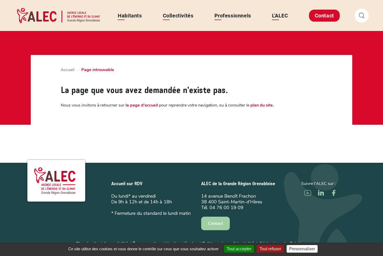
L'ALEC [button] (280, 15)
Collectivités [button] (178, 15)
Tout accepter (239, 249)
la (142, 105)
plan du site (261, 105)
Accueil (68, 70)
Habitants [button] (130, 15)
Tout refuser (270, 249)
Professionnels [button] (232, 15)
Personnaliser (302, 249)
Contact (324, 16)
